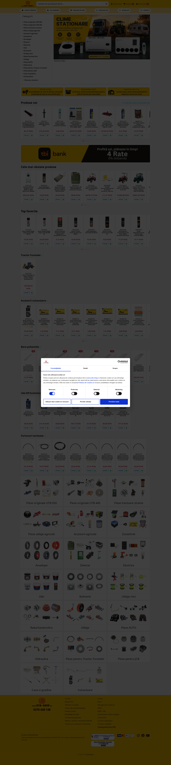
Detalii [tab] (85, 368)
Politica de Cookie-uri (87, 383)
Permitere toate (114, 402)
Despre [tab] (115, 368)
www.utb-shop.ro (93, 378)
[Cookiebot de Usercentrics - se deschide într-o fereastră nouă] (119, 361)
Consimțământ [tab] (56, 368)
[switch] (74, 393)
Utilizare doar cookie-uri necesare (57, 402)
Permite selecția (85, 402)
